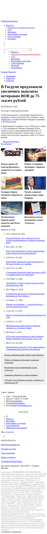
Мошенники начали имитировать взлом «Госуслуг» (21, 369)
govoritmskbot (16, 401)
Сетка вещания (14, 37)
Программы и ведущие (17, 34)
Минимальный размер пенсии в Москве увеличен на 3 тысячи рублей (23, 327)
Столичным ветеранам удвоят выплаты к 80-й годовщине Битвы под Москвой (25, 273)
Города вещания (8, 453)
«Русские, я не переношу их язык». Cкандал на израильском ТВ (24, 381)
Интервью (12, 32)
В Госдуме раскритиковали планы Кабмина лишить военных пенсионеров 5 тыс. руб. (24, 337)
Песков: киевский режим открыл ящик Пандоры (24, 355)
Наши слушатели (8, 457)
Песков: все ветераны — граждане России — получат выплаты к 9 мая (25, 305)
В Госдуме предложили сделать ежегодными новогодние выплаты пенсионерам (25, 252)
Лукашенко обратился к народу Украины (21, 375)
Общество (10, 78)
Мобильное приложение (16, 428)
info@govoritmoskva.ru (22, 405)
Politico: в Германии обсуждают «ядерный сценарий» (22, 361)
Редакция (12, 39)
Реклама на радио (8, 449)
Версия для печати (11, 142)
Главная (4, 72)
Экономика (11, 76)
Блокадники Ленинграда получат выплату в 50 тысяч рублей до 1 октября (25, 263)
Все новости (6, 144)
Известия (6, 119)
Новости (9, 25)
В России (10, 81)
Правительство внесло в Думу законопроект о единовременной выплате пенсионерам (25, 348)
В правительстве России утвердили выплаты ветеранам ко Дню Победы (25, 295)
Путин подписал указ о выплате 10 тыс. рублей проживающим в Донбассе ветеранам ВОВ (25, 240)
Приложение (16, 68)
